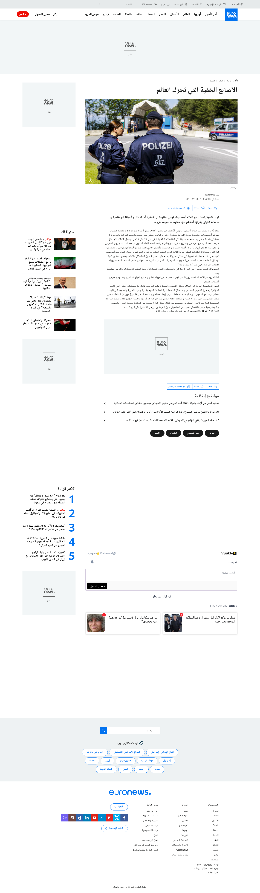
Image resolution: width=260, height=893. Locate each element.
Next (151, 14)
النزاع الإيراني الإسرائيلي (162, 752)
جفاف (92, 761)
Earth (128, 14)
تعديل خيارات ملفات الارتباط (145, 850)
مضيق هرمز (125, 761)
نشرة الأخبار (183, 816)
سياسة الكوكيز (151, 825)
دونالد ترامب (147, 761)
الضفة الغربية (106, 769)
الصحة (117, 14)
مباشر (23, 14)
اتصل (156, 835)
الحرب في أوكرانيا (94, 752)
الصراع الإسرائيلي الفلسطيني (127, 752)
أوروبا (197, 14)
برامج (216, 855)
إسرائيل (167, 761)
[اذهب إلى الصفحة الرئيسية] (231, 14)
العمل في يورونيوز (150, 840)
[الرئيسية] (236, 81)
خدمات (184, 805)
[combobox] (116, 4)
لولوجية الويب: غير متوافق (146, 845)
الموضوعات (213, 805)
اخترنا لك (68, 232)
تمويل (212, 433)
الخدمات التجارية (150, 816)
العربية (236, 4)
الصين (125, 769)
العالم (186, 14)
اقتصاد (173, 433)
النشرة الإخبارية (116, 828)
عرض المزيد (152, 805)
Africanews (182, 850)
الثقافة (140, 14)
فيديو (106, 14)
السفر (162, 14)
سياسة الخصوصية (150, 830)
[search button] (99, 4)
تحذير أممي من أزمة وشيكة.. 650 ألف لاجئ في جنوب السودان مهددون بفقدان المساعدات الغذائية (166, 403)
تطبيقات (184, 835)
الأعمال (174, 14)
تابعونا (185, 830)
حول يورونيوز (151, 811)
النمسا (212, 81)
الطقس (185, 821)
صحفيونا (214, 860)
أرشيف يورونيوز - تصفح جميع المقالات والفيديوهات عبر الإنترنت (206, 868)
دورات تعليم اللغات (180, 855)
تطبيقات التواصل (180, 840)
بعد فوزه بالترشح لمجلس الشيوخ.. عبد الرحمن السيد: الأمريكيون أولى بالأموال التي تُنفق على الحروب (165, 412)
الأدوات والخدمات (180, 845)
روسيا (141, 769)
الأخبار (229, 81)
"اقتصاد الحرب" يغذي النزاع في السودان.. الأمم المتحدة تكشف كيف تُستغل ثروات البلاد (172, 421)
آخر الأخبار (211, 14)
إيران (107, 761)
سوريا (157, 769)
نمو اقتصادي (193, 433)
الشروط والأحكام (150, 821)
